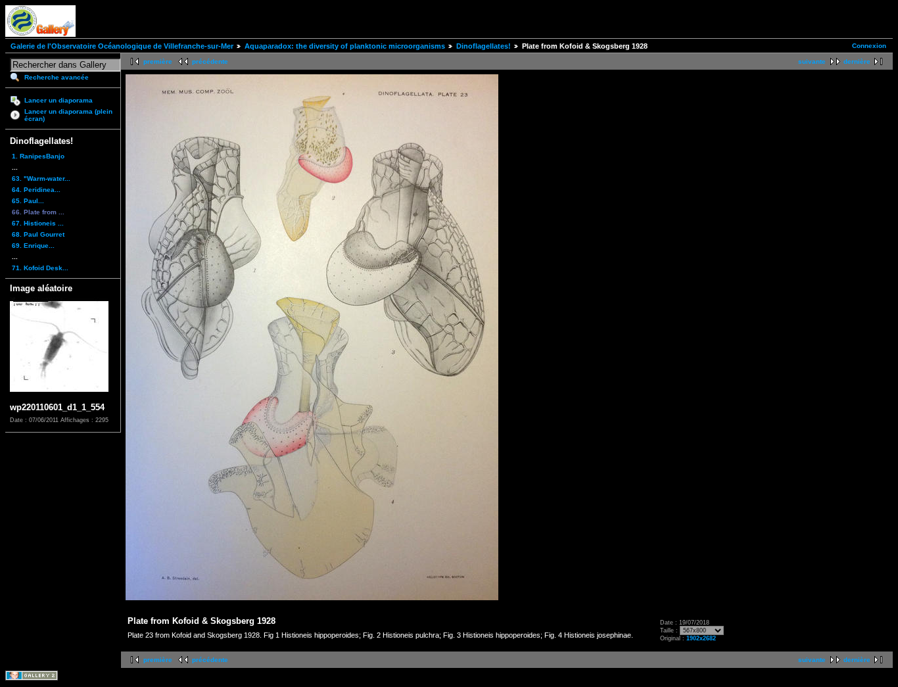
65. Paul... (28, 200)
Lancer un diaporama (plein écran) (68, 115)
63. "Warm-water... (41, 178)
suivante (812, 61)
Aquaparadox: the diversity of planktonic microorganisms (345, 46)
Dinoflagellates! (483, 46)
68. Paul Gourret (38, 234)
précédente (210, 61)
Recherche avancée (56, 77)
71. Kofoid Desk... (40, 268)
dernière (856, 61)
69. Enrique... (33, 245)
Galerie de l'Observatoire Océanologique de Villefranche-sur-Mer (122, 46)
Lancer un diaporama (58, 100)
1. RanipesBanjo (38, 156)
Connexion (869, 45)
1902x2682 (701, 638)
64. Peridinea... (36, 189)
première (157, 61)
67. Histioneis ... (38, 223)
